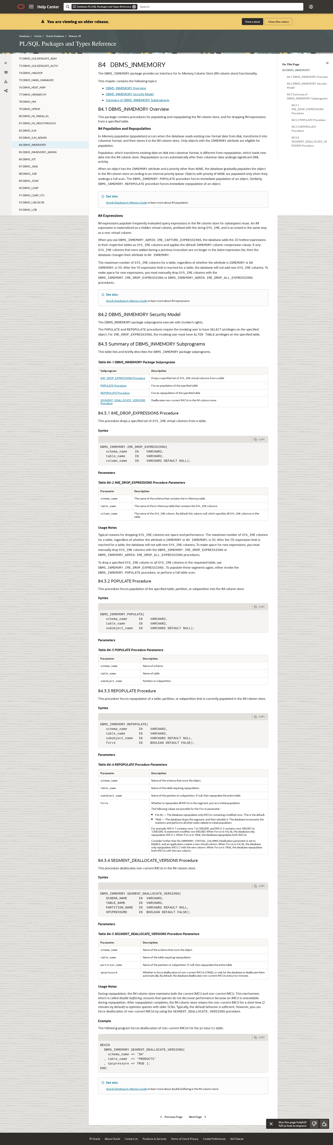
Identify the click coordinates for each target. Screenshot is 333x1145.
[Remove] (134, 7)
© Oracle (94, 1138)
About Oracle (112, 1138)
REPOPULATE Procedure (115, 393)
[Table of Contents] (5, 63)
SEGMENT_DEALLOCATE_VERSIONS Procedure (122, 401)
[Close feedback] (271, 1124)
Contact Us (131, 1138)
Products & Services (154, 1138)
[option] (305, 69)
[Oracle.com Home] (21, 7)
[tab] (175, 439)
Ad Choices (237, 1138)
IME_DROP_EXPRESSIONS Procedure (122, 378)
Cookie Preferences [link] (214, 1138)
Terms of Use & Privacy (184, 1138)
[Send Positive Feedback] (324, 1124)
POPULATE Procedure (113, 385)
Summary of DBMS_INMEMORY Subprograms (137, 100)
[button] (31, 6)
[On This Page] (327, 63)
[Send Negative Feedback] (314, 1124)
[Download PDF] (5, 81)
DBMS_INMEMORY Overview (126, 88)
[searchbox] (220, 7)
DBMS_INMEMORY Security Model (130, 94)
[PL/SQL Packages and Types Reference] (5, 72)
